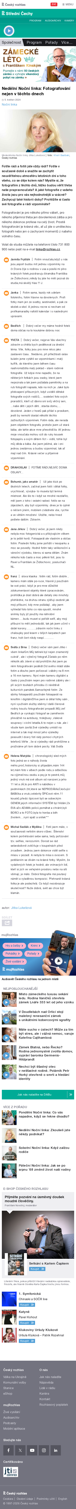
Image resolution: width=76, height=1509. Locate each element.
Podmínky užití (46, 1498)
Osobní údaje (25, 1498)
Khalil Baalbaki (61, 155)
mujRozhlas (9, 935)
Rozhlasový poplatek (53, 1404)
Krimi (34, 945)
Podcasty (9, 1423)
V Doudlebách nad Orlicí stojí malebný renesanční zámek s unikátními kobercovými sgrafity (45, 1016)
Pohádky (11, 953)
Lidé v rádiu (47, 1388)
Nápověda (46, 1382)
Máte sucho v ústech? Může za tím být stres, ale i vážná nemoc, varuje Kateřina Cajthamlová (46, 1033)
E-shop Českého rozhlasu (25, 1189)
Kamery (69, 20)
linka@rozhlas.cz (48, 249)
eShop (7, 1393)
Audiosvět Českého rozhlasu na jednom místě (30, 979)
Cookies (8, 1498)
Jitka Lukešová (21, 908)
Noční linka (9, 104)
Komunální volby (14, 1382)
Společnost (11, 42)
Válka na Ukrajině (14, 1377)
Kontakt (44, 1399)
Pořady (51, 42)
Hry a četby (13, 945)
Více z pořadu (15, 1107)
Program (35, 20)
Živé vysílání (13, 961)
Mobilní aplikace (14, 1428)
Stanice (8, 1388)
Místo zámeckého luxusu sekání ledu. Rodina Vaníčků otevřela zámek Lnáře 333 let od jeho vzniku (46, 998)
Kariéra (44, 1393)
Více (66, 42)
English (62, 1498)
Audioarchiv (53, 20)
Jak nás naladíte (50, 1377)
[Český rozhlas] (13, 4)
